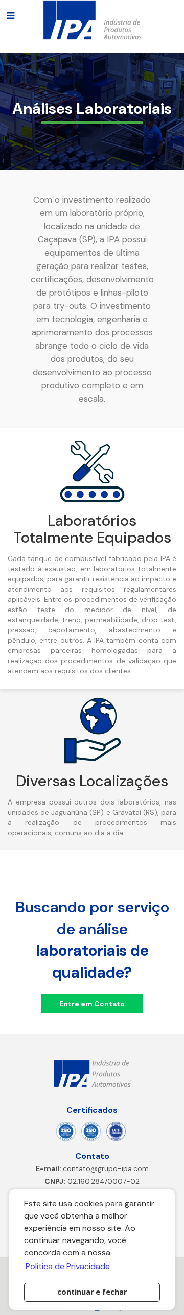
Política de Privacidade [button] (68, 1266)
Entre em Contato (92, 1003)
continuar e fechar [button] (92, 1292)
